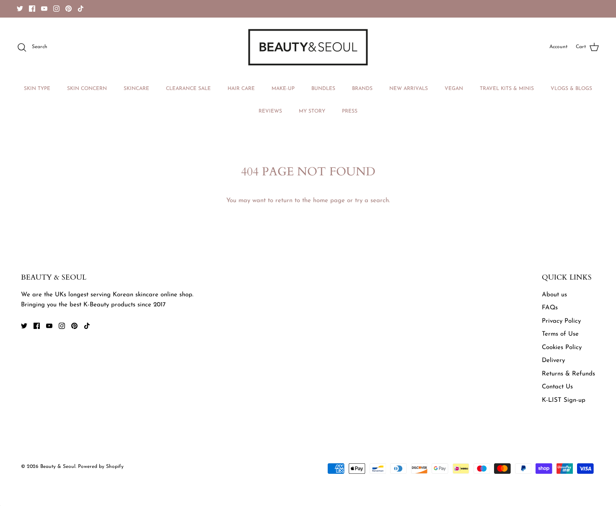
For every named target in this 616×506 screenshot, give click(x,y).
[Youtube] (44, 8)
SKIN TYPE (37, 88)
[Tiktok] (81, 8)
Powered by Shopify (101, 466)
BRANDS (362, 88)
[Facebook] (32, 8)
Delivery (553, 360)
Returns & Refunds (568, 374)
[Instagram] (56, 8)
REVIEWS (270, 111)
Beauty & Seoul (57, 466)
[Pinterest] (68, 8)
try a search (372, 201)
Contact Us (557, 387)
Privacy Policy (561, 321)
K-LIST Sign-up (563, 400)
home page (329, 201)
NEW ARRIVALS (408, 88)
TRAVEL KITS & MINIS (507, 88)
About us (554, 295)
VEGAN (454, 88)
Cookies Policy (562, 347)
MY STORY (312, 111)
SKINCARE (136, 88)
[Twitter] (20, 8)
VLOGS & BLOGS (571, 88)
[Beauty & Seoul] (308, 47)
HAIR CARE (241, 88)
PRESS (349, 111)
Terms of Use (560, 334)
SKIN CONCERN (87, 88)
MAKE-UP (283, 88)
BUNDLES (323, 88)
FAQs (550, 308)
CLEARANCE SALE (188, 88)
